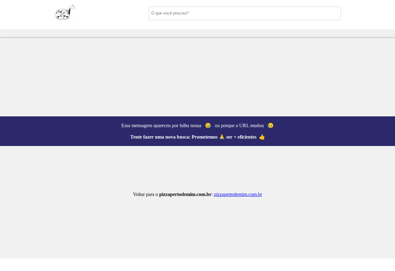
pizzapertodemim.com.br (238, 194)
